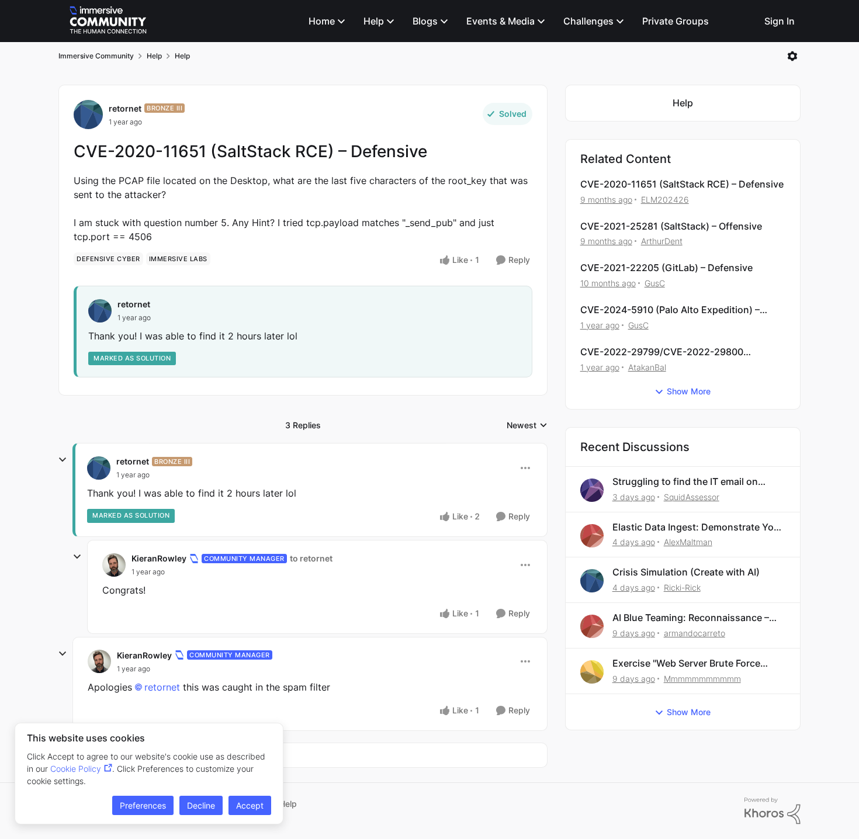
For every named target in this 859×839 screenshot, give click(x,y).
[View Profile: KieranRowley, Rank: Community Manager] (114, 565)
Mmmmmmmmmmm (702, 679)
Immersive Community (96, 55)
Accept (250, 805)
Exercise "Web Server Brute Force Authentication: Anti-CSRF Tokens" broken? (690, 663)
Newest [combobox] (527, 425)
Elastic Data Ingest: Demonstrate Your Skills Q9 (697, 527)
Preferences (143, 805)
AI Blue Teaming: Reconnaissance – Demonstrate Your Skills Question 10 (694, 618)
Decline (201, 805)
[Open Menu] (792, 56)
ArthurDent (662, 241)
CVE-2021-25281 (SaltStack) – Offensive (671, 226)
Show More (689, 391)
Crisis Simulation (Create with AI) (686, 572)
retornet (125, 108)
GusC (655, 283)
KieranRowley (158, 558)
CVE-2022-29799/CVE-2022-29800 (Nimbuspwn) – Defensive (661, 352)
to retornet (311, 558)
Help (154, 55)
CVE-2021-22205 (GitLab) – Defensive (666, 267)
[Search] (745, 21)
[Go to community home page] (108, 21)
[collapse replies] (63, 460)
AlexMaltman (688, 542)
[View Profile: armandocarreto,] (592, 626)
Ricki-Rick (682, 587)
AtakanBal (647, 367)
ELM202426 (665, 199)
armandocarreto (694, 633)
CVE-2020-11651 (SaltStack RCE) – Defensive (682, 184)
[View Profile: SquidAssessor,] (592, 490)
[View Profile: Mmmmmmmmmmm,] (592, 672)
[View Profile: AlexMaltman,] (592, 535)
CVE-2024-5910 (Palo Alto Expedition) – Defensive (670, 310)
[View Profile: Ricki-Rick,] (592, 580)
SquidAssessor (691, 497)
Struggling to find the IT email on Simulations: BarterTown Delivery (686, 482)
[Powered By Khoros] (772, 811)
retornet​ (162, 687)
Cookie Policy (75, 769)
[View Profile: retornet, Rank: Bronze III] (88, 114)
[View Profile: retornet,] (100, 311)
